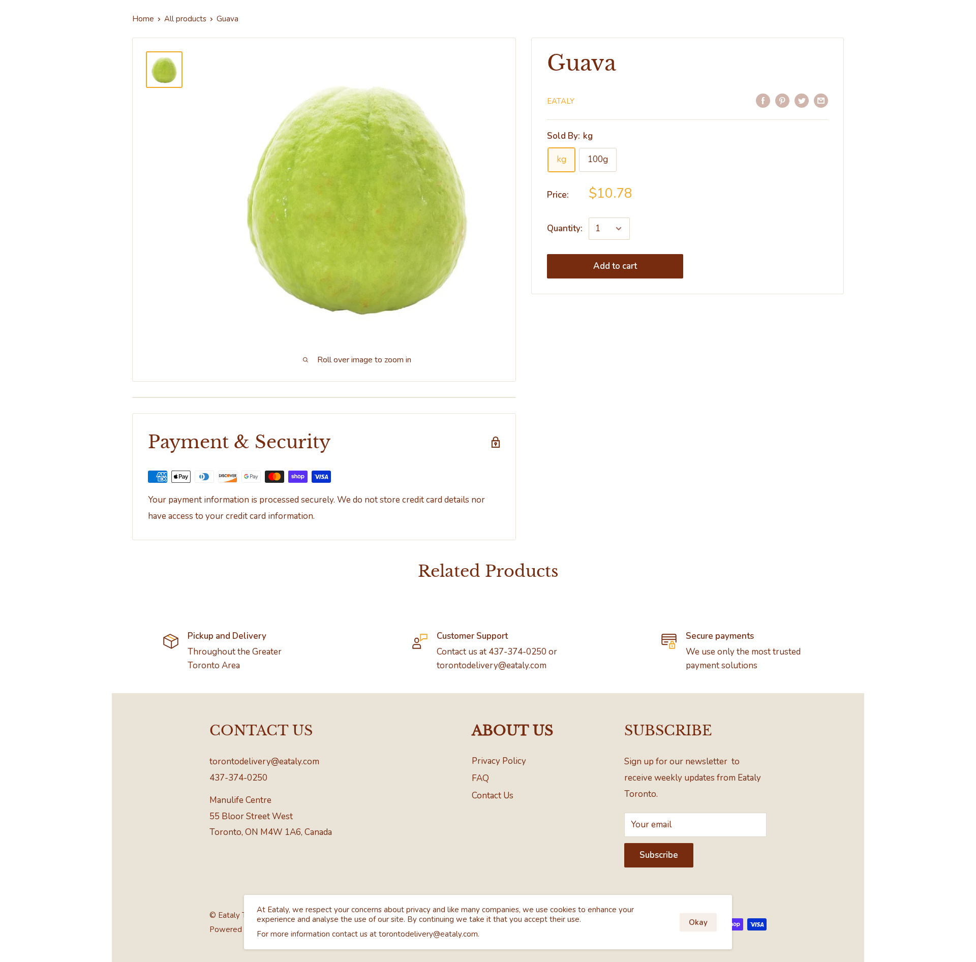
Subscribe (658, 855)
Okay (698, 922)
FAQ (480, 778)
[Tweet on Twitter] (802, 100)
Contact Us (492, 795)
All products (185, 19)
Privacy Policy (499, 761)
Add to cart (615, 266)
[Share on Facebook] (763, 100)
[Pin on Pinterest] (782, 100)
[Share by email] (821, 100)
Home (143, 19)
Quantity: (565, 229)
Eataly (560, 101)
